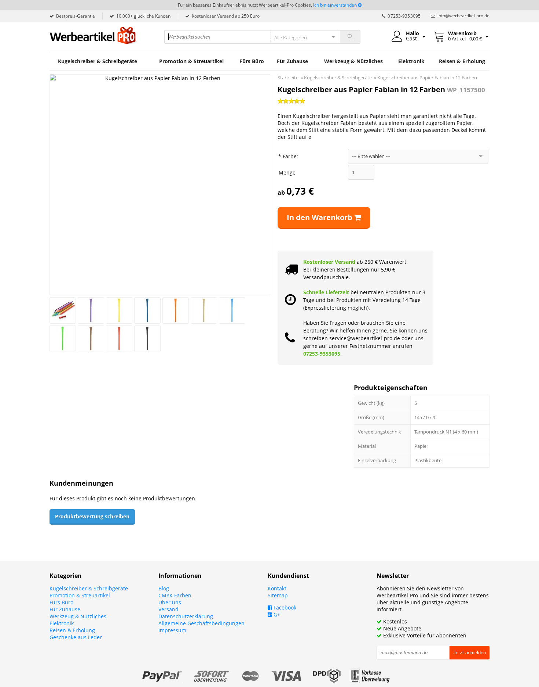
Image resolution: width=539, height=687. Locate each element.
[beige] (204, 310)
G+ (276, 614)
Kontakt (277, 588)
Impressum (172, 630)
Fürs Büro (251, 61)
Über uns (169, 602)
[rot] (119, 339)
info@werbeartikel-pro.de (463, 15)
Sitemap (278, 595)
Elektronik (411, 61)
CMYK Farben (174, 595)
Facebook (284, 607)
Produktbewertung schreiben (92, 516)
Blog (163, 588)
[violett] (91, 310)
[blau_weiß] (232, 310)
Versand (168, 609)
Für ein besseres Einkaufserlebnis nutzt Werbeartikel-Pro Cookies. (245, 5)
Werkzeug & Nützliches (353, 61)
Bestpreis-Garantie (75, 16)
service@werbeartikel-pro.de (364, 338)
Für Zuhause (292, 61)
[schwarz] (147, 339)
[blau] (147, 310)
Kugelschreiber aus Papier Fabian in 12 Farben (427, 77)
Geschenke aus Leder (76, 637)
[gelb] (119, 310)
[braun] (91, 339)
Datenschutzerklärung (185, 616)
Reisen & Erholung (462, 61)
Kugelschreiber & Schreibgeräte (97, 61)
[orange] (175, 310)
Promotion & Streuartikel (191, 61)
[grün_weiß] (63, 339)
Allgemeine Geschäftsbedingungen (201, 623)
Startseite (288, 77)
